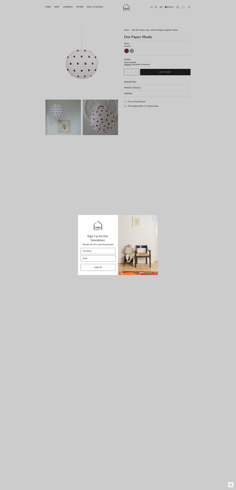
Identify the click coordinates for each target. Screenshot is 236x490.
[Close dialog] (155, 218)
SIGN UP (98, 267)
